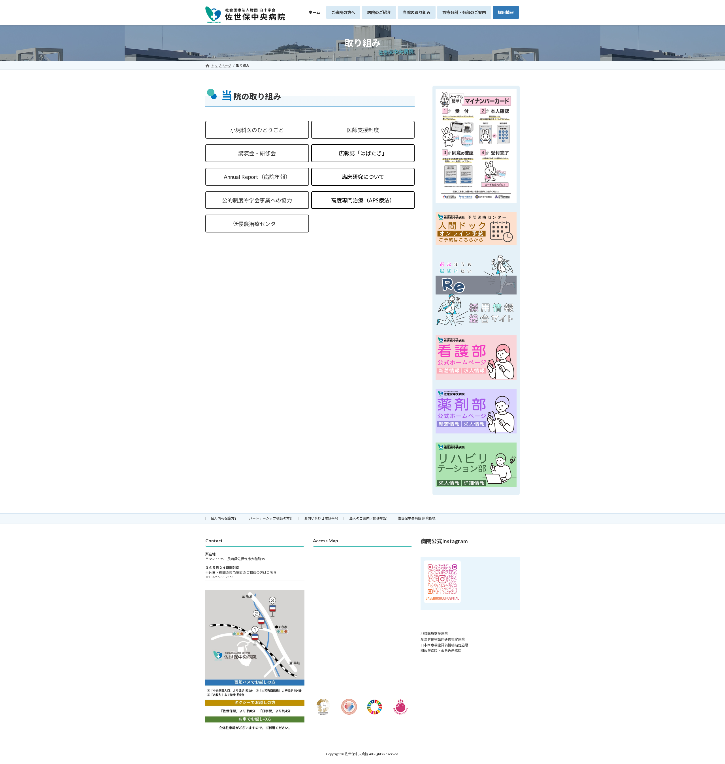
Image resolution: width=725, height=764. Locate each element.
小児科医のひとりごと (257, 130)
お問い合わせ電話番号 (321, 518)
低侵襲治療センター (257, 224)
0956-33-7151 (223, 577)
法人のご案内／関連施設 (368, 518)
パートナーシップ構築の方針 (271, 518)
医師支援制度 (363, 130)
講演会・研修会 (257, 153)
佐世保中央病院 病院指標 (417, 518)
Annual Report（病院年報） (257, 176)
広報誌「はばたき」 (363, 153)
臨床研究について (363, 176)
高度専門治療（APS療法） (363, 200)
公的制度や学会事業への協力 (257, 200)
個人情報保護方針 (224, 518)
